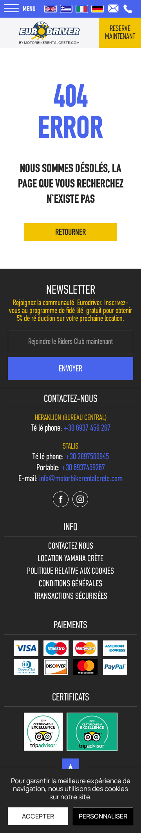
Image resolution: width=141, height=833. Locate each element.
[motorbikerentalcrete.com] (49, 33)
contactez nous (70, 546)
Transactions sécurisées (70, 597)
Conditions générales (70, 584)
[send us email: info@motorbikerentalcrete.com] (113, 8)
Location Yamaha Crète (70, 559)
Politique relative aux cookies (70, 571)
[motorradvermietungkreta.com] (97, 9)
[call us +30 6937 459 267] (127, 8)
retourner (70, 232)
